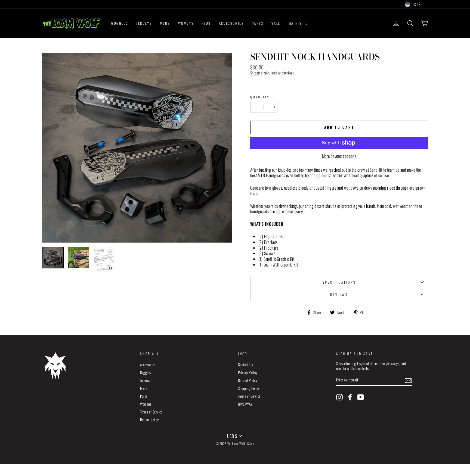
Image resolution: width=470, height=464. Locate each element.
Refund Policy (247, 380)
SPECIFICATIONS (339, 282)
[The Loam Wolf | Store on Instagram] (339, 397)
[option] (137, 148)
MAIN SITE (298, 23)
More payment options (339, 156)
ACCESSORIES (231, 23)
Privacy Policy (247, 372)
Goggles (145, 372)
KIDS (206, 23)
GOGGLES (119, 23)
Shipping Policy (248, 388)
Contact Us (245, 364)
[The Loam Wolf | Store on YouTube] (360, 397)
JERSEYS (144, 23)
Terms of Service (151, 412)
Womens (145, 404)
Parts (143, 396)
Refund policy (149, 419)
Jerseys (145, 380)
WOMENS (186, 23)
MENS (165, 23)
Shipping (256, 73)
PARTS (257, 23)
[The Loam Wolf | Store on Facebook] (350, 397)
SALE (275, 23)
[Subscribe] (408, 380)
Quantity (260, 97)
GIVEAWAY (245, 404)
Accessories (148, 364)
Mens (143, 388)
